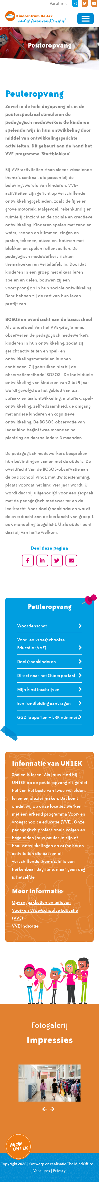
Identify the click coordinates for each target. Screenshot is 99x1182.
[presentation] (44, 1109)
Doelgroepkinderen (36, 661)
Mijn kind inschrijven (38, 689)
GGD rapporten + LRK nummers (48, 717)
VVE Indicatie (25, 926)
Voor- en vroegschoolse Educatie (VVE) (41, 644)
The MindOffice (80, 1163)
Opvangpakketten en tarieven (41, 902)
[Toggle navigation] (85, 18)
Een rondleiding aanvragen (44, 703)
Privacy (59, 1170)
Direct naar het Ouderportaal (46, 675)
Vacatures (41, 1170)
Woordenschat (32, 626)
